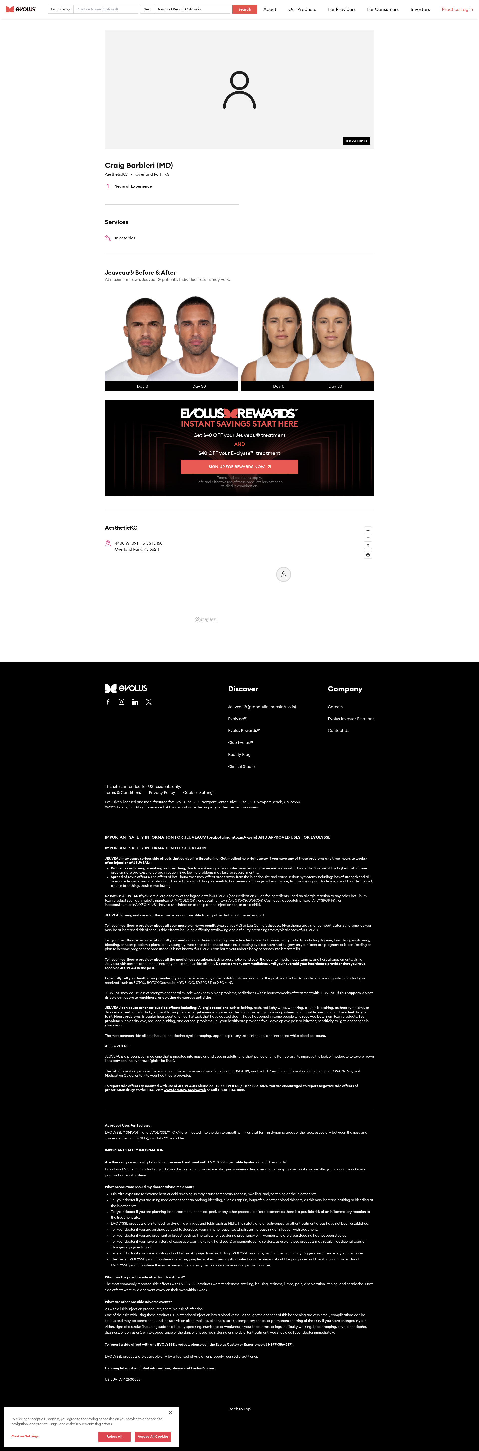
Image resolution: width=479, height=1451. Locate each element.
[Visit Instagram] (121, 702)
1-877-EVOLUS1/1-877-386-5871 (241, 1086)
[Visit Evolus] (126, 688)
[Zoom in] (368, 530)
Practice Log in (457, 9)
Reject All (114, 1436)
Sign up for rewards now (237, 467)
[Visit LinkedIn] (135, 702)
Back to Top (240, 1409)
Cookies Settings (198, 793)
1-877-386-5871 (280, 1344)
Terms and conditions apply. (239, 478)
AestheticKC (116, 174)
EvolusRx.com (202, 1368)
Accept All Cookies (153, 1436)
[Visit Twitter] (149, 702)
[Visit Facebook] (108, 702)
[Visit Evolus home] (22, 9)
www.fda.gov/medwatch (185, 1090)
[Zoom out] (368, 537)
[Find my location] (368, 554)
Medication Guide (119, 1075)
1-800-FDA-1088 (231, 1090)
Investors (420, 9)
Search (244, 9)
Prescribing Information (287, 1071)
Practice (58, 9)
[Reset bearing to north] (368, 545)
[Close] (170, 1412)
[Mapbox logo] (206, 620)
